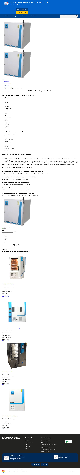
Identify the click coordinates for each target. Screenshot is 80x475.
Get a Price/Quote (5, 92)
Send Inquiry (23, 12)
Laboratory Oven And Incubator (48, 447)
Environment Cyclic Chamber (47, 440)
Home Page (6, 16)
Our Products (25, 16)
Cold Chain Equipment (46, 451)
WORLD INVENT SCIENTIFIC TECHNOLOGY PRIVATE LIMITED (30, 3)
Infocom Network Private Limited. (21, 471)
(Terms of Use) (29, 469)
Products (7, 85)
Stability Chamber (8, 87)
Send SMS (45, 464)
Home (6, 84)
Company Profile (15, 16)
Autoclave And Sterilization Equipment (49, 449)
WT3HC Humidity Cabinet (8, 284)
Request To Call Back (6, 82)
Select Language (72, 471)
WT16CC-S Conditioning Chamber (10, 416)
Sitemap (27, 448)
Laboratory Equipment (46, 442)
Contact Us (33, 16)
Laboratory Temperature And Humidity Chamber (49, 445)
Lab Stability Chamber (7, 372)
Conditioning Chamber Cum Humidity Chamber (13, 328)
